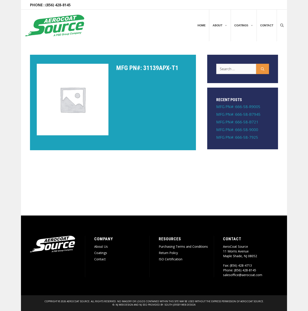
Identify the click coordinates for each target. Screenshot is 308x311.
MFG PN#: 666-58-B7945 (238, 114)
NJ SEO (143, 304)
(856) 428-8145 (58, 4)
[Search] (262, 69)
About (217, 25)
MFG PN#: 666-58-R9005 (238, 106)
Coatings (241, 25)
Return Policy (168, 253)
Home (202, 25)
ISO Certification (170, 259)
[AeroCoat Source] (55, 25)
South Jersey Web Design (179, 304)
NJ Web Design (124, 304)
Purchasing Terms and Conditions (183, 246)
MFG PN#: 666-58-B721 (237, 122)
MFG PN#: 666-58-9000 (237, 129)
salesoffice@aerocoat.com (242, 275)
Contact (266, 25)
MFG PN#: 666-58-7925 (237, 137)
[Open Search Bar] (282, 25)
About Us (101, 246)
